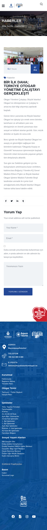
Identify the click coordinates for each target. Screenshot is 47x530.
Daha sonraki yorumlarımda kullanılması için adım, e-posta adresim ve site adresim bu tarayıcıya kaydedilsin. (23, 253)
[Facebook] (13, 516)
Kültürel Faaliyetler (12, 464)
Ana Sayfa (7, 26)
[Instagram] (27, 516)
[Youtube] (34, 516)
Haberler (19, 26)
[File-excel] (20, 516)
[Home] (23, 334)
